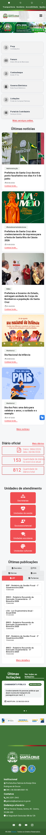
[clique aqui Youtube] (26, 825)
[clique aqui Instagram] (32, 825)
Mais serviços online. (23, 120)
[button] (24, 710)
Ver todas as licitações (31, 675)
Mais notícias (22, 429)
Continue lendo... (11, 186)
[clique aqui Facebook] (20, 825)
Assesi (14, 832)
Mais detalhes (23, 660)
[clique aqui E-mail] (14, 825)
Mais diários (38, 443)
